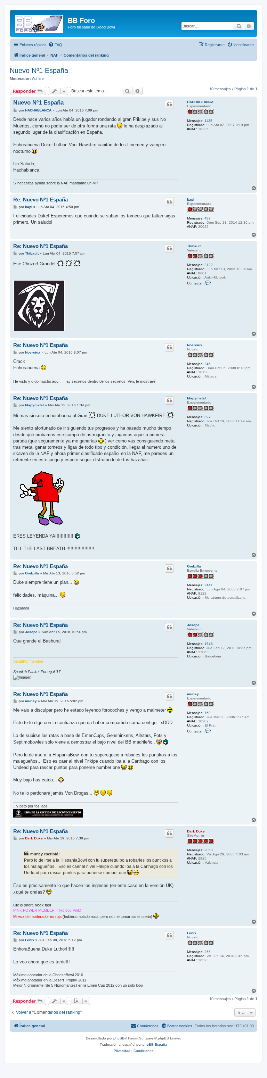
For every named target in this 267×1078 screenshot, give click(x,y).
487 (207, 218)
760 (207, 713)
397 (207, 417)
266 (207, 952)
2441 (208, 585)
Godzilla (194, 566)
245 (207, 364)
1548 (208, 644)
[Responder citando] (169, 104)
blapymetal (196, 398)
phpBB (118, 1038)
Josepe (193, 625)
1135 (208, 121)
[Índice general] (39, 22)
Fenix (191, 933)
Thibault (194, 246)
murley (193, 694)
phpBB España (155, 1044)
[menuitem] (55, 45)
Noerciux (194, 345)
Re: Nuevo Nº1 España (40, 199)
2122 (208, 265)
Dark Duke (196, 831)
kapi (190, 199)
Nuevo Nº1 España (39, 70)
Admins (38, 78)
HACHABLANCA (200, 102)
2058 (208, 850)
